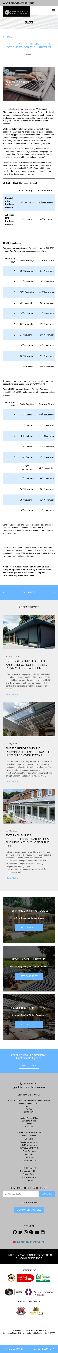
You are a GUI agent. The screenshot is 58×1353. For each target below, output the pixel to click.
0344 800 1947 (31, 1083)
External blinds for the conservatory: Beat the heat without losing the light (28, 840)
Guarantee (29, 1157)
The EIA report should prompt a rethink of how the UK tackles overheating (28, 752)
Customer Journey (29, 1142)
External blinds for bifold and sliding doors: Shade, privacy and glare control (28, 665)
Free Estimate (29, 1151)
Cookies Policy (29, 1177)
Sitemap (29, 1180)
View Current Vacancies (29, 1210)
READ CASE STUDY (29, 927)
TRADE (6, 243)
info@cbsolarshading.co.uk (30, 1087)
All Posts (29, 592)
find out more (29, 1065)
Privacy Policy (29, 1174)
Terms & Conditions (29, 1171)
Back (10, 36)
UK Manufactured (29, 1145)
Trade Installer (29, 1160)
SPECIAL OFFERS (29, 1148)
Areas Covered (29, 1135)
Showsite (29, 1139)
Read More (12, 694)
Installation (29, 1154)
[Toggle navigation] (53, 10)
